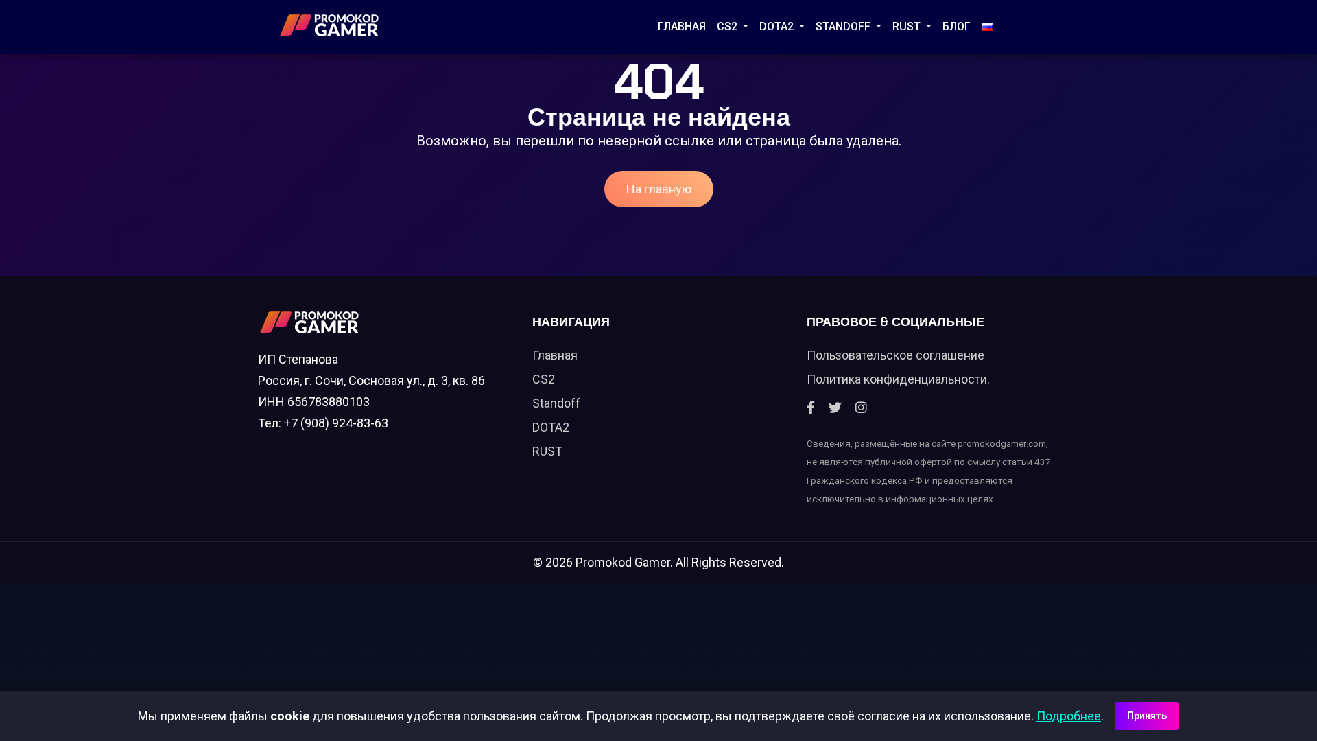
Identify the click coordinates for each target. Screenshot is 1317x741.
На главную (658, 189)
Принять (1147, 715)
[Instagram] (861, 407)
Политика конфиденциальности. (898, 379)
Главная (682, 26)
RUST (907, 26)
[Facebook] (811, 407)
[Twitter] (835, 407)
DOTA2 (777, 26)
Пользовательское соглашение (895, 355)
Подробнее (1068, 716)
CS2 (728, 26)
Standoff (556, 403)
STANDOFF (844, 26)
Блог (956, 26)
